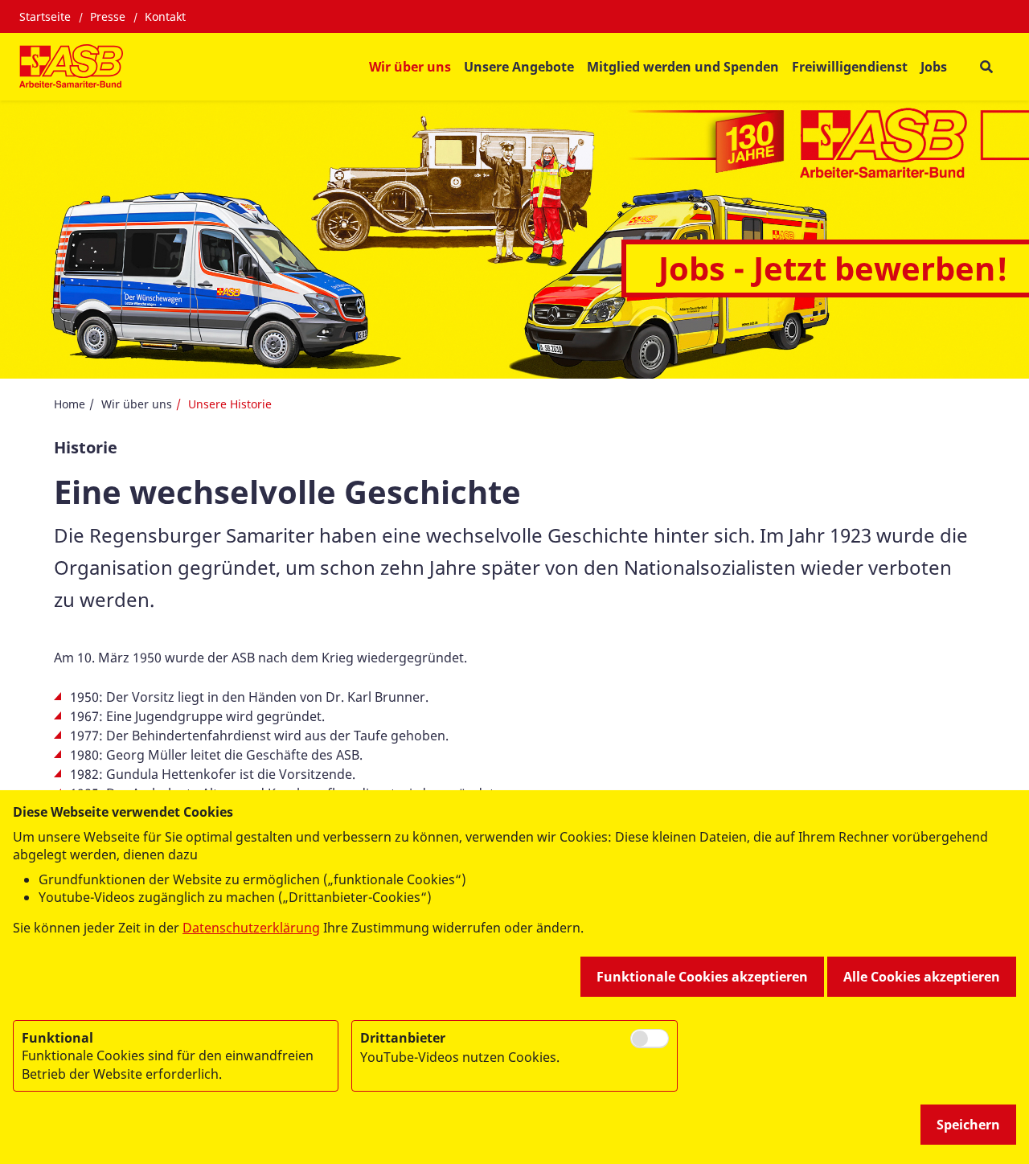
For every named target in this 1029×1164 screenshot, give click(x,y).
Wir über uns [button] (410, 67)
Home (69, 404)
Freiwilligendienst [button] (850, 67)
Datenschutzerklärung (251, 928)
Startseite (45, 16)
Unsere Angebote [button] (519, 67)
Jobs (933, 67)
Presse (107, 16)
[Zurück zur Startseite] (71, 67)
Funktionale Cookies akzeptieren (702, 977)
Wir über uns (136, 404)
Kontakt (165, 16)
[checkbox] (649, 1038)
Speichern (968, 1124)
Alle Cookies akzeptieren (921, 977)
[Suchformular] (986, 67)
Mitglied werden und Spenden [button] (683, 67)
